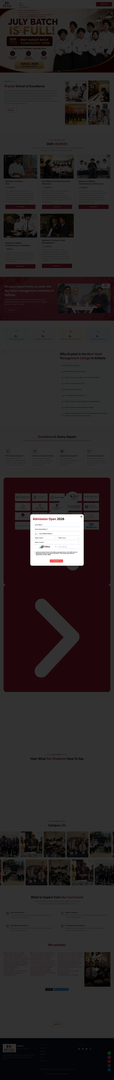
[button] (81, 516)
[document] (57, 540)
